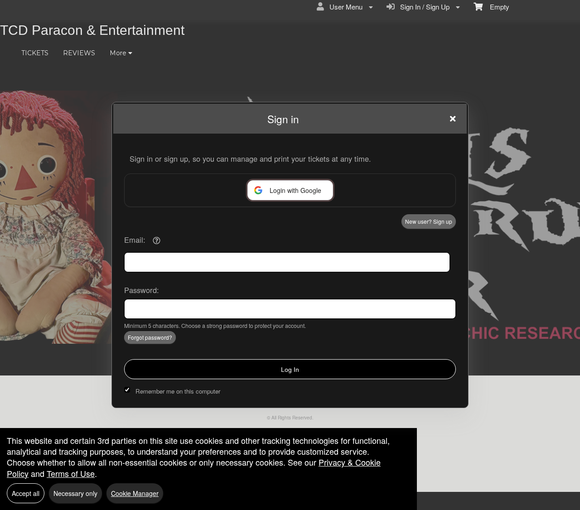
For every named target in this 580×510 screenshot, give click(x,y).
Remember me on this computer (177, 391)
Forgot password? (150, 337)
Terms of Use (71, 473)
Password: (141, 289)
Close (452, 118)
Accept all (25, 493)
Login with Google (295, 190)
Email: (134, 239)
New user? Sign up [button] (428, 221)
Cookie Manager (135, 493)
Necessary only (75, 493)
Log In (290, 369)
